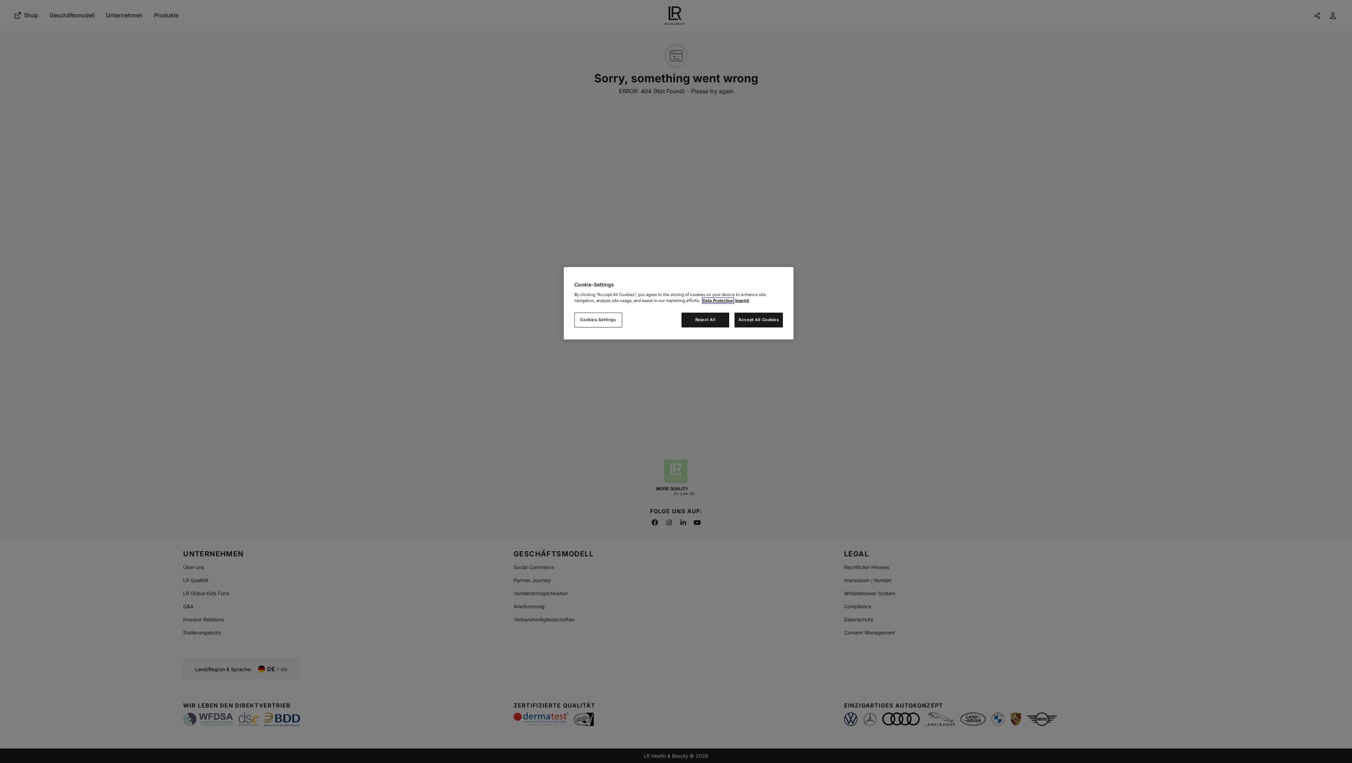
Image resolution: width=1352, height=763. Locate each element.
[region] (679, 303)
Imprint (742, 300)
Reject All (705, 319)
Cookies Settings (598, 319)
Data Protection (718, 300)
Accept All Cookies (758, 319)
